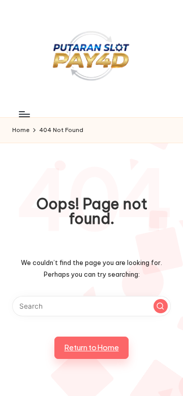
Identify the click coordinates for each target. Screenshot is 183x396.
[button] (161, 306)
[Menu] (24, 114)
